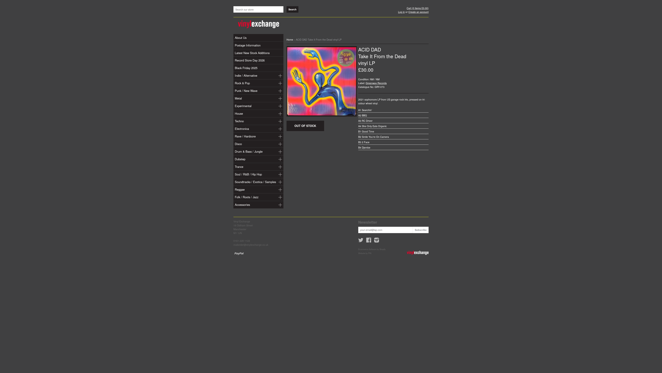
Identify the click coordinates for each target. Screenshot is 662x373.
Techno (239, 121)
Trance (239, 167)
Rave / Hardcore (245, 136)
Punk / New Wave (246, 91)
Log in (401, 12)
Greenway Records (376, 83)
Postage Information (247, 45)
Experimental (243, 106)
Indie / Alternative (246, 75)
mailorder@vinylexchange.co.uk (250, 244)
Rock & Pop (242, 83)
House (239, 113)
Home (290, 39)
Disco (238, 144)
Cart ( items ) (418, 8)
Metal (238, 98)
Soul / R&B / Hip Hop (248, 174)
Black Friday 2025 (246, 68)
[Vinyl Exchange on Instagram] (376, 241)
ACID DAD (369, 49)
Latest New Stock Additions (252, 53)
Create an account (418, 12)
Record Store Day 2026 (250, 60)
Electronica (242, 129)
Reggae (240, 189)
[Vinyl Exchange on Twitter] (360, 241)
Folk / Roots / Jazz (246, 197)
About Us (241, 38)
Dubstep (240, 159)
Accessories (242, 205)
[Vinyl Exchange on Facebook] (368, 241)
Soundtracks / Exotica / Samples (255, 182)
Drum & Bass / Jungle (249, 151)
